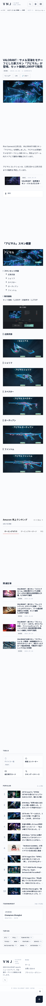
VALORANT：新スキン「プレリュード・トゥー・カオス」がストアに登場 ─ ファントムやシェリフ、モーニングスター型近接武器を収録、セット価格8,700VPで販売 (30, 626)
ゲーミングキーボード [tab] (29, 531)
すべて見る (37, 520)
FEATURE (27, 941)
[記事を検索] (30, 4)
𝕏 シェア (8, 76)
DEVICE (37, 941)
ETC (6, 937)
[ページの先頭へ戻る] (40, 991)
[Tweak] (39, 999)
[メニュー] (40, 4)
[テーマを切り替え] (35, 4)
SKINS (6, 71)
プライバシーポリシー (33, 972)
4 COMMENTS (27, 71)
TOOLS (7, 941)
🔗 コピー (25, 76)
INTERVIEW (35, 945)
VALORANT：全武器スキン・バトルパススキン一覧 (31, 182)
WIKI (16, 941)
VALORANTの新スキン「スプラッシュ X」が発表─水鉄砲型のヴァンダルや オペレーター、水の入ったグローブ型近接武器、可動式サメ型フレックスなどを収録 (30, 643)
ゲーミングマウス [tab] (10, 531)
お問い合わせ (30, 968)
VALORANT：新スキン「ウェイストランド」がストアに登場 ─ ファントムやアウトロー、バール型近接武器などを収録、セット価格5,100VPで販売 (30, 608)
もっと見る (40, 786)
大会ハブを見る (39, 904)
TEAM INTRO (26, 937)
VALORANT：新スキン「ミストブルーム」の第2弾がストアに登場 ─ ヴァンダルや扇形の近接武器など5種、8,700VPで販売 (29, 592)
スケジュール (40, 10)
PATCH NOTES (10, 945)
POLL (15, 937)
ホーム (27, 964)
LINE (16, 76)
